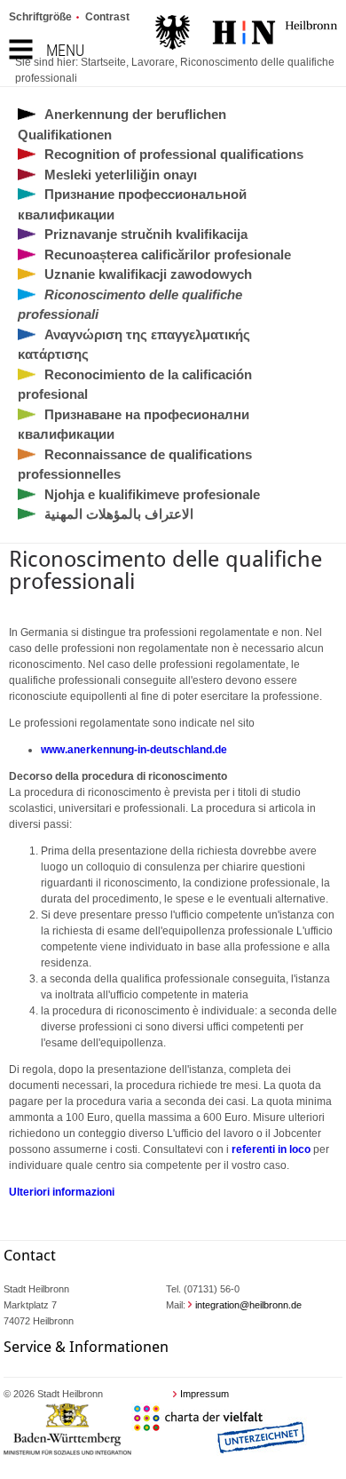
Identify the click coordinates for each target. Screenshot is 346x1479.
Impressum (204, 1393)
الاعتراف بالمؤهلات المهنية (118, 513)
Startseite (103, 62)
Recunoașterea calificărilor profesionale (167, 254)
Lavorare (153, 62)
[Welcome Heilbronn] (246, 34)
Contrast (107, 17)
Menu (65, 50)
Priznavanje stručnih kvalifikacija (146, 234)
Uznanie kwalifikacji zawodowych (148, 274)
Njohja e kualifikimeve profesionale (152, 494)
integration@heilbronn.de (248, 1305)
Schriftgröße (40, 17)
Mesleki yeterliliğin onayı (120, 174)
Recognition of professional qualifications (173, 154)
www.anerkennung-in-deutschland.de (134, 749)
